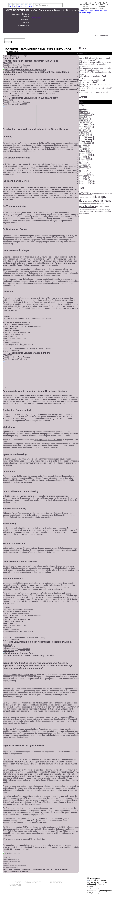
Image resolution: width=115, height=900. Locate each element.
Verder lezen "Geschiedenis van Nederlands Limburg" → (25, 637)
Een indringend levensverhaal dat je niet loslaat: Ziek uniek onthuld (95, 69)
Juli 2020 (82, 161)
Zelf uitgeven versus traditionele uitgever (95, 62)
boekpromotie (83, 203)
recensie (81, 211)
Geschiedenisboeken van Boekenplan (18, 609)
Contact (59, 886)
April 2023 (83, 149)
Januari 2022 (84, 153)
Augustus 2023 (85, 143)
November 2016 (85, 181)
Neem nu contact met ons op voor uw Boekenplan (52, 892)
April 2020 (83, 165)
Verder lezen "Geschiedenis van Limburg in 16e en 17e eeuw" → (28, 349)
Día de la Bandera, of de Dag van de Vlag (19, 675)
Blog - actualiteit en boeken (20, 15)
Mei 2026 (83, 111)
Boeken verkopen (10, 328)
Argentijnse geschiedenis (63, 705)
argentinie (24, 871)
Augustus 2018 (85, 175)
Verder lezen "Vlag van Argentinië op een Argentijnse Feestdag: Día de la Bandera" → (37, 869)
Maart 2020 (83, 167)
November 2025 (85, 115)
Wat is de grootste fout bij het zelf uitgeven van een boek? (92, 81)
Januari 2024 (84, 135)
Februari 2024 (84, 133)
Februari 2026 (84, 113)
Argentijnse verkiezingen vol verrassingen (14, 865)
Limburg (90, 209)
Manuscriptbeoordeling (12, 342)
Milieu (26, 22)
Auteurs (82, 105)
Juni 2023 (83, 145)
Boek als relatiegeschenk (32, 886)
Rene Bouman (24, 65)
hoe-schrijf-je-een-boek (102, 206)
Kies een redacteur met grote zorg (16, 322)
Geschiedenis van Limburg (61, 403)
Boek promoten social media (14, 334)
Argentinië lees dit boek (32, 839)
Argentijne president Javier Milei (11, 861)
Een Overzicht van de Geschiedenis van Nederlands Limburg (27, 318)
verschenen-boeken (102, 211)
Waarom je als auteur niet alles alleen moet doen (22, 326)
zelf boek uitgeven (84, 213)
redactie (86, 211)
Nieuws (59, 895)
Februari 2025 (84, 121)
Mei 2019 (83, 171)
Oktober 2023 (84, 141)
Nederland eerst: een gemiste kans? (93, 92)
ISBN (80, 209)
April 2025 (83, 117)
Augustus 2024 (85, 127)
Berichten (83, 53)
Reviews (25, 19)
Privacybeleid (23, 26)
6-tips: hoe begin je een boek (14, 338)
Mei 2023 (83, 147)
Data (81, 102)
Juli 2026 (82, 109)
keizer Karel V (52, 166)
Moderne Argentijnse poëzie (10, 867)
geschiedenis (14, 95)
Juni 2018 (83, 177)
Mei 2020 (83, 163)
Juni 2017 (83, 179)
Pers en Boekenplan (55, 889)
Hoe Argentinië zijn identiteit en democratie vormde (30, 61)
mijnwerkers (96, 209)
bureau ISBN (100, 203)
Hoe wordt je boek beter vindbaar (16, 324)
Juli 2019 (82, 169)
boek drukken (88, 201)
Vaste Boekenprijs (10, 336)
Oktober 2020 (84, 159)
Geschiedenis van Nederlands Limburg (29, 353)
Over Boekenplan (17, 10)
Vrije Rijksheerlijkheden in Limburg (48, 440)
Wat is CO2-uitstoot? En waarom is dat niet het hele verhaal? (94, 59)
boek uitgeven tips (92, 203)
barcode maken (96, 193)
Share (5, 96)
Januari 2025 (84, 123)
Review (91, 211)
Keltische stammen (10, 417)
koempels (85, 209)
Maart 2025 (83, 119)
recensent (107, 209)
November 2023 (85, 139)
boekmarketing (102, 200)
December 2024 (85, 125)
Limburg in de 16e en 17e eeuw (42, 143)
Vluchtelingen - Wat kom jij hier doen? (18, 344)
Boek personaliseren (11, 330)
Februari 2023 (84, 151)
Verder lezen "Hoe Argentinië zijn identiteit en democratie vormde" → (30, 93)
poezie (102, 209)
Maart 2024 (83, 131)
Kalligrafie (7, 340)
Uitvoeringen (16, 892)
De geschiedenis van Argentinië (15, 79)
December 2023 (85, 137)
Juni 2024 (83, 129)
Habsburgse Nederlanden (51, 164)
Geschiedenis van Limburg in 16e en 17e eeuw (33, 98)
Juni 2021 (83, 157)
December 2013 (85, 183)
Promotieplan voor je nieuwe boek (16, 332)
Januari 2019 (84, 173)
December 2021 (85, 155)
